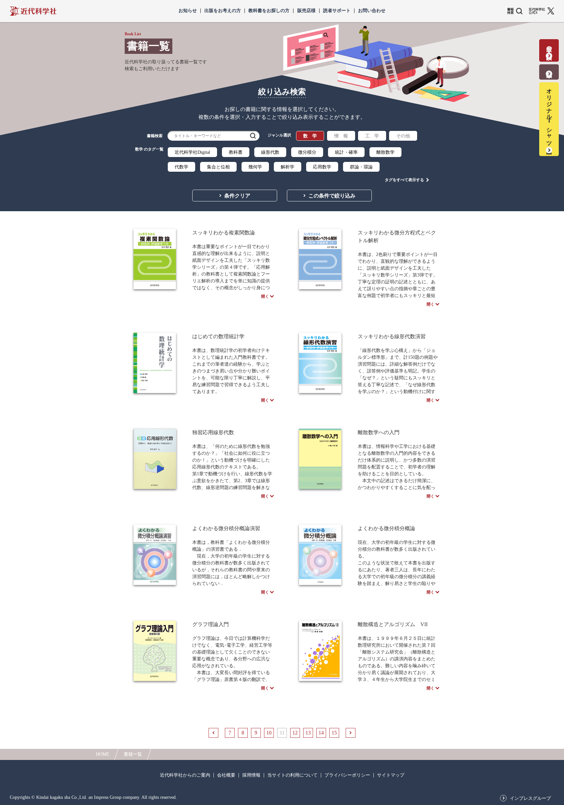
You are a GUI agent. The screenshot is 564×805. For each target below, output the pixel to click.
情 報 (341, 136)
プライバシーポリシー (347, 775)
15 (334, 732)
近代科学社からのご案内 (185, 775)
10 (269, 732)
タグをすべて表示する (404, 180)
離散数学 (385, 152)
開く (265, 296)
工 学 (372, 136)
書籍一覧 (133, 754)
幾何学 (255, 167)
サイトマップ (390, 775)
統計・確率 (346, 152)
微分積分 (307, 152)
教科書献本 (549, 68)
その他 (403, 136)
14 (321, 732)
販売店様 (306, 10)
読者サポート (337, 10)
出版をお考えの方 (222, 10)
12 (295, 732)
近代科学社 (33, 11)
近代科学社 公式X (537, 11)
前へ (213, 733)
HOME (102, 754)
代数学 (181, 167)
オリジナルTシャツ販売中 (549, 115)
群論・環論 (361, 167)
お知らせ (188, 10)
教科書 (236, 152)
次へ (350, 733)
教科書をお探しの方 (269, 10)
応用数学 (322, 167)
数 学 (310, 136)
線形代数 (270, 152)
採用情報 (251, 775)
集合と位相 (218, 167)
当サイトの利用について (292, 775)
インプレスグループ (530, 798)
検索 (252, 136)
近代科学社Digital (192, 152)
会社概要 (226, 775)
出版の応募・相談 (549, 46)
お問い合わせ (371, 10)
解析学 (287, 167)
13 (308, 732)
